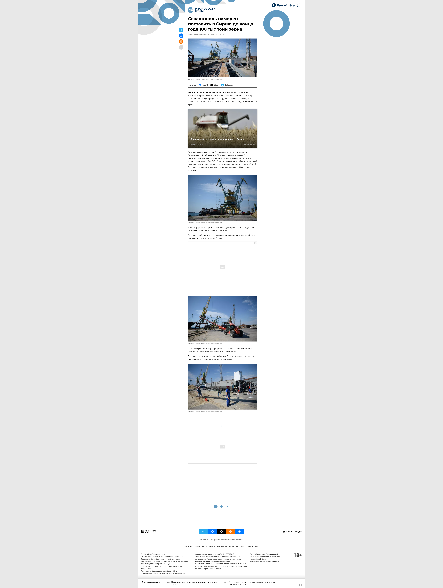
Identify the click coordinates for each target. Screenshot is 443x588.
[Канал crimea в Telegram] (203, 531)
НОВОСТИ (188, 547)
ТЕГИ (257, 547)
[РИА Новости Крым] (201, 10)
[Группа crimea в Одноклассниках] (230, 531)
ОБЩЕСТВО (215, 540)
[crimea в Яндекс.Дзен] (221, 531)
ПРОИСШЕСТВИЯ (228, 540)
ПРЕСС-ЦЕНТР (201, 547)
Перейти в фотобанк (217, 79)
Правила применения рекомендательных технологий (163, 573)
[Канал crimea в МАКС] (239, 531)
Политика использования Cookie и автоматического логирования (162, 567)
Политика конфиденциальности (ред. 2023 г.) (159, 571)
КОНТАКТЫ (222, 547)
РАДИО (212, 547)
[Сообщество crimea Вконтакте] (212, 531)
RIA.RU (250, 547)
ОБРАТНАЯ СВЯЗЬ (237, 547)
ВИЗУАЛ (239, 540)
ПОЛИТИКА (205, 540)
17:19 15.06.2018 (193, 34)
